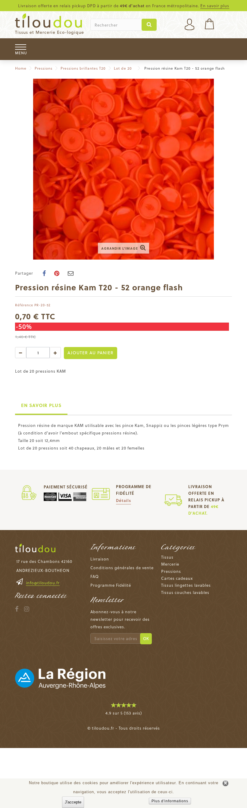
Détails (123, 500)
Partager (24, 273)
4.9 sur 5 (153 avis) (123, 713)
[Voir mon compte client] (189, 23)
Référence (24, 305)
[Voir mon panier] (209, 24)
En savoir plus (214, 5)
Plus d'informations (170, 801)
